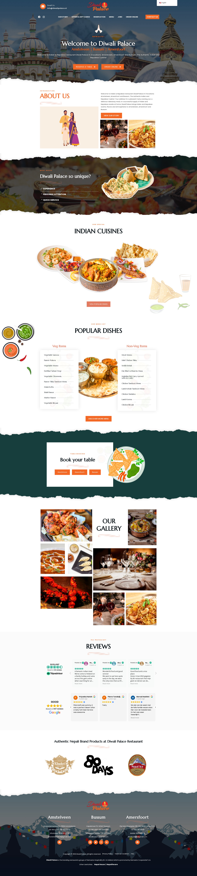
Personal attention (54, 194)
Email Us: (51, 5)
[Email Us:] (43, 6)
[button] (69, 189)
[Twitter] (95, 842)
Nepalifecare (112, 864)
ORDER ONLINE (132, 17)
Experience (49, 188)
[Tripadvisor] (106, 842)
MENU (111, 17)
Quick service (51, 200)
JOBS (120, 17)
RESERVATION (99, 17)
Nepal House (99, 864)
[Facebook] (39, 17)
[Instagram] (43, 17)
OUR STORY (63, 17)
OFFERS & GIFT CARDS (81, 17)
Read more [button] (78, 684)
